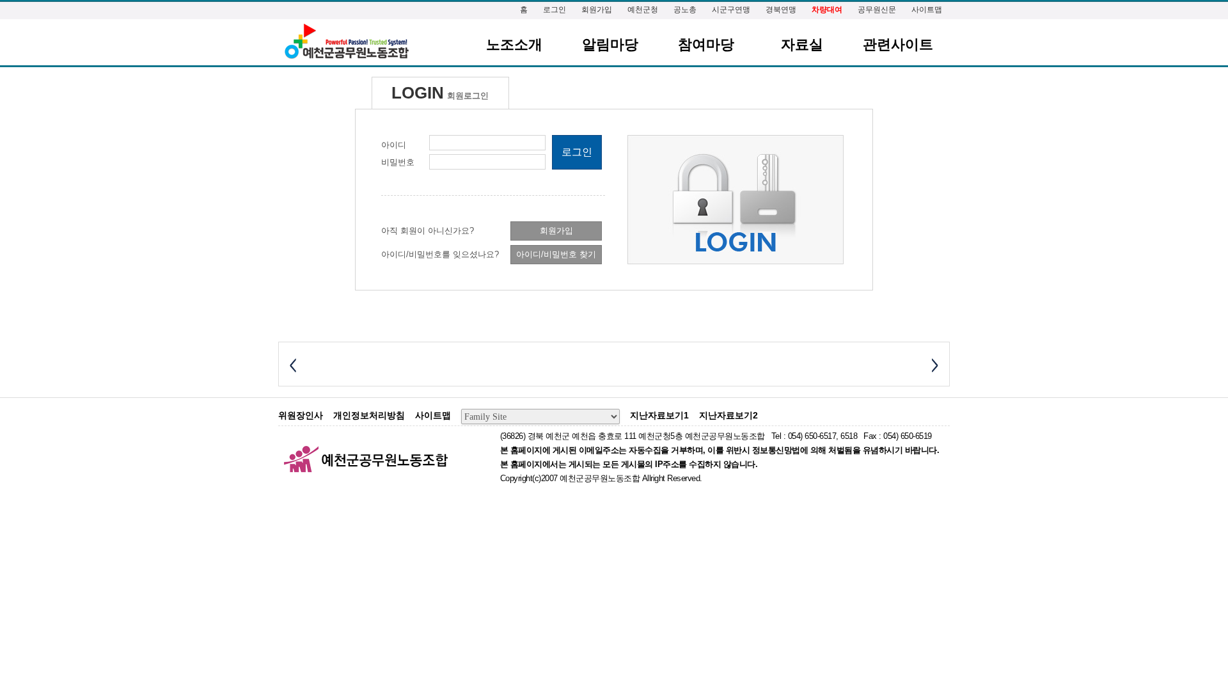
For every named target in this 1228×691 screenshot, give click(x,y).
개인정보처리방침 (369, 415)
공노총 (685, 9)
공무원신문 (877, 9)
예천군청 (642, 9)
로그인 (554, 9)
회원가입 (596, 9)
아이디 (393, 145)
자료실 (802, 44)
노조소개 (514, 44)
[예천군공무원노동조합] (346, 41)
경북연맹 (781, 9)
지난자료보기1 (659, 415)
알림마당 (610, 44)
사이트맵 (926, 9)
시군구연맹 (731, 9)
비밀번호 (397, 162)
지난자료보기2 (728, 415)
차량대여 (827, 9)
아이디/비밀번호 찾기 (556, 254)
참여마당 (706, 44)
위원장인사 (300, 415)
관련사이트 (898, 44)
